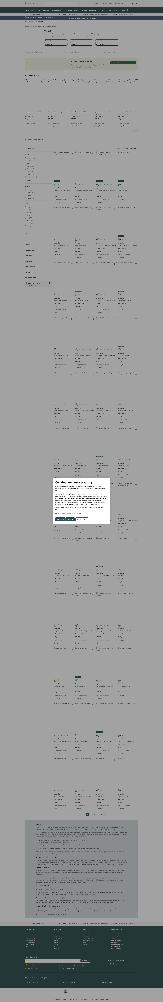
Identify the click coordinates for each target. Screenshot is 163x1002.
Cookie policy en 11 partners (63, 514)
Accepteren (60, 519)
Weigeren (70, 519)
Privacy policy (77, 514)
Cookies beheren (82, 519)
